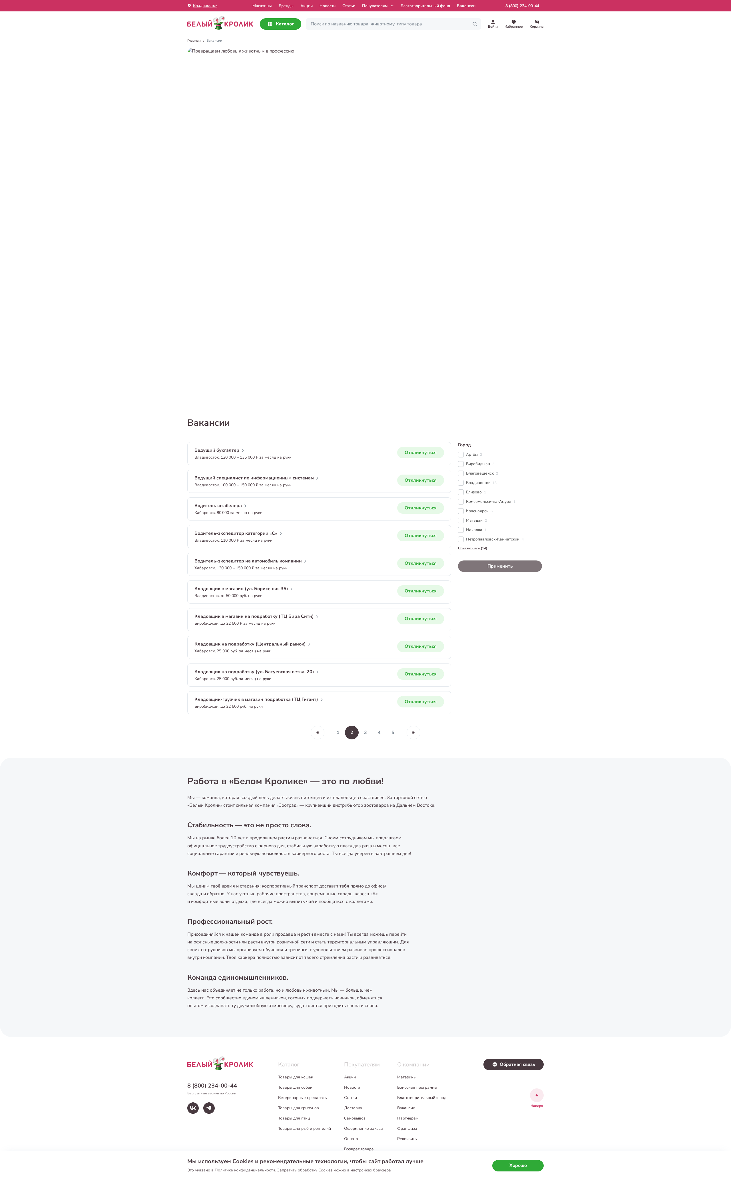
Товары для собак (295, 1087)
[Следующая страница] (413, 732)
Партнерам (407, 1118)
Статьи (348, 6)
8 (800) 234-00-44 (522, 6)
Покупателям (374, 6)
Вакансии (466, 6)
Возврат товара (359, 1149)
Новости (328, 6)
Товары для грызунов (298, 1108)
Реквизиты (407, 1138)
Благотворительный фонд (425, 6)
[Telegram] (209, 1108)
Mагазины (262, 6)
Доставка (353, 1108)
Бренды (286, 6)
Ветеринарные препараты (303, 1097)
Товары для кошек (295, 1077)
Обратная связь (517, 1064)
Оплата (351, 1138)
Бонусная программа (417, 1087)
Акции (306, 6)
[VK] (193, 1108)
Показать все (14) (472, 548)
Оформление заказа (363, 1128)
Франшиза (407, 1128)
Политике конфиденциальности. (245, 1170)
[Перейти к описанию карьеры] (365, 226)
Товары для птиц (294, 1118)
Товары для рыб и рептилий (304, 1128)
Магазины (406, 1077)
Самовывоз (355, 1118)
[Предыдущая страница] (317, 732)
